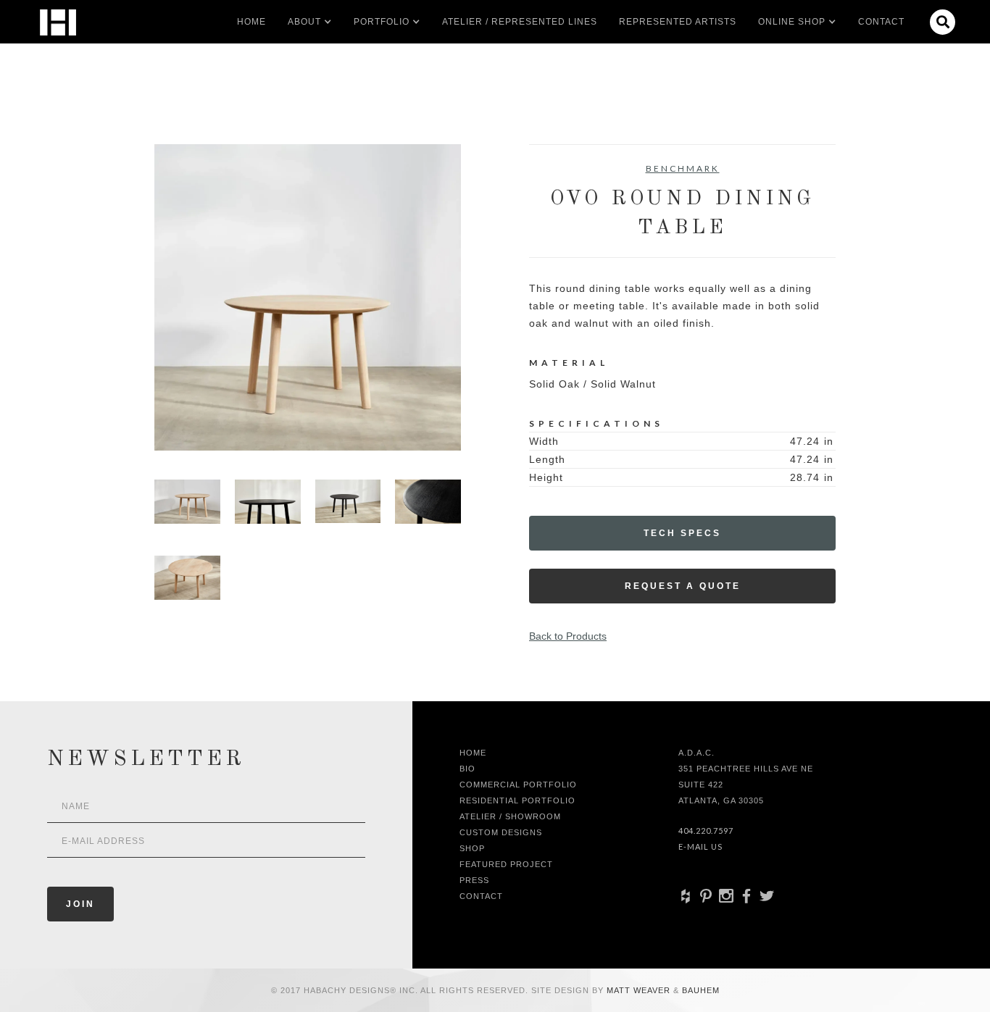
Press (474, 880)
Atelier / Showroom (510, 816)
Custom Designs (500, 832)
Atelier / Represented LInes (519, 22)
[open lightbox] (307, 297)
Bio (467, 768)
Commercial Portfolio (518, 784)
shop (472, 848)
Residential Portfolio (517, 800)
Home (251, 22)
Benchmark (683, 168)
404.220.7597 (705, 830)
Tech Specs (682, 533)
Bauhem (699, 990)
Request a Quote (683, 586)
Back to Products (568, 636)
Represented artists (677, 22)
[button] (304, 21)
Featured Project (506, 864)
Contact (881, 22)
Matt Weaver (640, 990)
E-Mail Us (700, 846)
